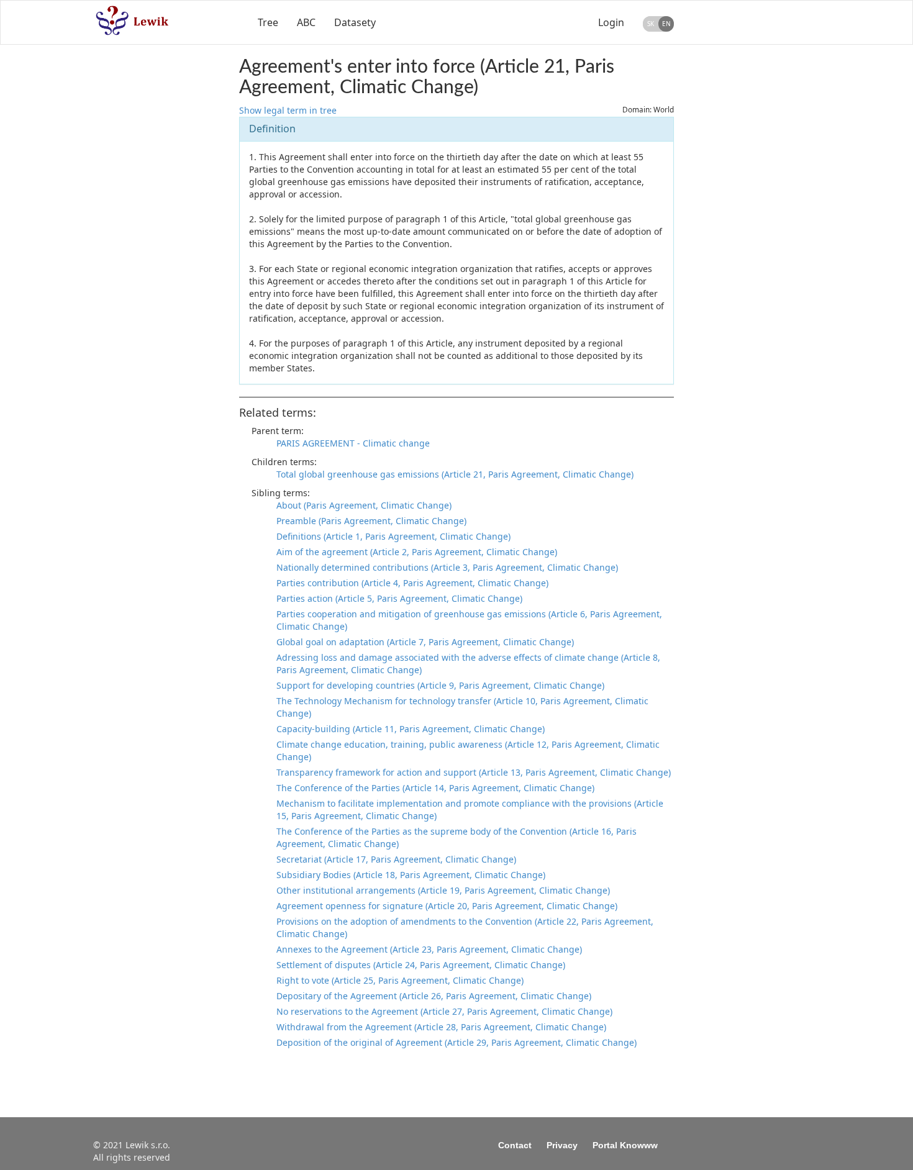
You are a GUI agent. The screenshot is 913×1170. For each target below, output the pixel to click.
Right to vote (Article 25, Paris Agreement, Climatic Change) (400, 980)
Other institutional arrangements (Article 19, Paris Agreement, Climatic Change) (443, 890)
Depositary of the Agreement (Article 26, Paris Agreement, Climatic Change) (433, 996)
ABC (306, 22)
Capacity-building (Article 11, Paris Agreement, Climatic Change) (410, 729)
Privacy (562, 1145)
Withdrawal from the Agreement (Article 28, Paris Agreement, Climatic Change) (441, 1027)
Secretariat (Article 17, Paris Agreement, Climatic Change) (396, 859)
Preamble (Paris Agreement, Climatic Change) (371, 521)
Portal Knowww (625, 1145)
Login (611, 22)
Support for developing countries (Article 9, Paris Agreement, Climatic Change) (440, 685)
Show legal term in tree (288, 110)
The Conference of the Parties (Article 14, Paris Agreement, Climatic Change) (435, 788)
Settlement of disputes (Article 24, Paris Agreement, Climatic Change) (420, 965)
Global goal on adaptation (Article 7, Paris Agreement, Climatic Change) (425, 642)
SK (650, 23)
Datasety (355, 22)
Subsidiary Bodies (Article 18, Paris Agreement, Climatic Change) (410, 875)
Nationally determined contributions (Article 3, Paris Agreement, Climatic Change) (447, 567)
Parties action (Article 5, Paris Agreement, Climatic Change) (399, 598)
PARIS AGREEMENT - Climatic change (353, 443)
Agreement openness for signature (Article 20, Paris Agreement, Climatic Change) (446, 906)
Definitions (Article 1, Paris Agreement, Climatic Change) (393, 536)
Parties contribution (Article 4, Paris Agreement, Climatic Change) (412, 583)
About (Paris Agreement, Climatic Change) (364, 505)
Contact (515, 1145)
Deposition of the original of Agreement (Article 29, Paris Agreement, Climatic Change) (456, 1042)
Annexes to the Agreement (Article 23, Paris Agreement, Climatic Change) (429, 949)
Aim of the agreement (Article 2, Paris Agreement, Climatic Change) (416, 552)
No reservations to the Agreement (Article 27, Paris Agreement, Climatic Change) (444, 1011)
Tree (268, 22)
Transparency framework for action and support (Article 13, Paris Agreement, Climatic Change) (473, 772)
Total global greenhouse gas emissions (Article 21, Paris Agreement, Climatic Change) (455, 474)
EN (666, 23)
